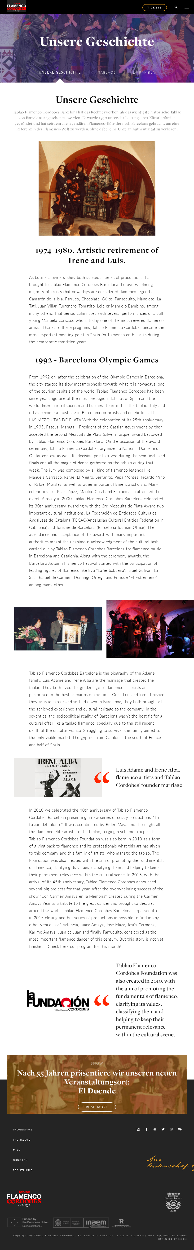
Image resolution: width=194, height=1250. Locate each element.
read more (97, 1107)
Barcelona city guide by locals (172, 1237)
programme (22, 1129)
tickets (154, 7)
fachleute (22, 1139)
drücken (20, 1160)
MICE (17, 1149)
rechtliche (22, 1170)
